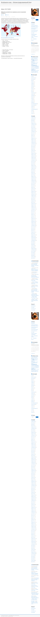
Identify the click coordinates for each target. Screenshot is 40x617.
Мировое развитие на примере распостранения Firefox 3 (13, 12)
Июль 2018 (32, 429)
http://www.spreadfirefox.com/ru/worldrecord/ (7, 37)
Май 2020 (32, 120)
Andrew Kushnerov (34, 281)
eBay (35, 358)
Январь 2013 (33, 192)
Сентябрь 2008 (33, 553)
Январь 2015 (33, 165)
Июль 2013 (32, 184)
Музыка (32, 396)
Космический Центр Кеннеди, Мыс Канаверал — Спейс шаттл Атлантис (35, 593)
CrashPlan (34, 358)
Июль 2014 (32, 169)
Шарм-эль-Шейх (33, 72)
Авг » (34, 54)
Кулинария (32, 95)
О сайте (32, 99)
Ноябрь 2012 (33, 195)
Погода (32, 68)
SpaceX (32, 61)
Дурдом (32, 84)
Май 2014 (32, 172)
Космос (32, 94)
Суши (38, 70)
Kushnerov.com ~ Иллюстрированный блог (16, 2)
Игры (32, 87)
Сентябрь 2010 (33, 225)
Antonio (33, 293)
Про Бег (32, 40)
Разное (32, 106)
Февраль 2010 (33, 538)
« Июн (32, 54)
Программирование (34, 103)
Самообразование (34, 109)
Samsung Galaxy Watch (34, 30)
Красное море (36, 365)
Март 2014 (32, 478)
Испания (32, 64)
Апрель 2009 (33, 245)
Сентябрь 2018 (33, 124)
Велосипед (32, 79)
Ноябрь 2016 (33, 444)
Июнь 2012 (32, 199)
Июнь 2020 (32, 119)
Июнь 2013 (32, 489)
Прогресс (9, 16)
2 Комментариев (13, 16)
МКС (36, 66)
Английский (36, 62)
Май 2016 (32, 149)
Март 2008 (32, 561)
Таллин (32, 71)
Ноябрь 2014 (33, 168)
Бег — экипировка (33, 338)
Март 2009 (32, 247)
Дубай (34, 63)
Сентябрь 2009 (33, 240)
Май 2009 (32, 244)
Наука (32, 98)
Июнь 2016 (32, 147)
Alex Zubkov (34, 298)
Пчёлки (33, 68)
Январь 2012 (33, 508)
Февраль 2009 (33, 248)
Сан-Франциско (33, 70)
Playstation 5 (33, 24)
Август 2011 (33, 210)
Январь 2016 (33, 154)
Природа (32, 102)
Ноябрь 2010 (33, 222)
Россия (36, 68)
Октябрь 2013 (33, 180)
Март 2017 (32, 440)
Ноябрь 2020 (33, 421)
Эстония (37, 72)
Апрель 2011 (33, 519)
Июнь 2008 (32, 557)
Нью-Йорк (35, 67)
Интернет (32, 88)
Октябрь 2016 (33, 142)
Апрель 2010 (33, 232)
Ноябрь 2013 (33, 179)
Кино (32, 90)
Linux (32, 76)
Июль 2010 (32, 228)
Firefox (7, 16)
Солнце (36, 70)
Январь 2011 (33, 523)
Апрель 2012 (33, 504)
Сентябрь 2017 (33, 131)
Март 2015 (32, 164)
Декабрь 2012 (33, 497)
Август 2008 (33, 251)
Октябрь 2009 (33, 542)
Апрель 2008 (33, 256)
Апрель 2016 (33, 150)
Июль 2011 (32, 211)
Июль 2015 (32, 162)
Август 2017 (33, 436)
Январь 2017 (33, 139)
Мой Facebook (33, 608)
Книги (32, 91)
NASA (34, 60)
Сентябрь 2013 (33, 485)
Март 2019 (32, 425)
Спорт (32, 110)
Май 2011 (32, 214)
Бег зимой (32, 332)
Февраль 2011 (33, 218)
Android (35, 58)
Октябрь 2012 (33, 196)
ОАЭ (38, 67)
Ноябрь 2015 (33, 157)
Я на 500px (32, 307)
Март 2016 (32, 455)
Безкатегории (33, 377)
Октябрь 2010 (33, 527)
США (32, 69)
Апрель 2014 (33, 173)
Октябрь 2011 (33, 207)
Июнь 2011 (32, 213)
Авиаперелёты (33, 62)
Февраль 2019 (33, 123)
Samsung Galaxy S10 (34, 31)
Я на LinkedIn (33, 612)
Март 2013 (32, 493)
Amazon (32, 58)
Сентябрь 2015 (33, 463)
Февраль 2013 (33, 191)
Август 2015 (33, 161)
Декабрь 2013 (33, 177)
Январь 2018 (33, 130)
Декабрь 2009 (33, 237)
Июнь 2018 (32, 127)
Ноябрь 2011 (33, 206)
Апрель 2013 (33, 188)
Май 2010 (32, 534)
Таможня (34, 71)
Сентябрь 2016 (33, 143)
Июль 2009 (32, 241)
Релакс (32, 107)
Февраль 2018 (33, 128)
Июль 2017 (32, 134)
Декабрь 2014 (33, 470)
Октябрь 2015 (33, 158)
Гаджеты (32, 381)
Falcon (37, 358)
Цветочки (36, 71)
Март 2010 (32, 233)
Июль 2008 (32, 252)
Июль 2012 (32, 198)
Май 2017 (32, 135)
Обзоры (32, 400)
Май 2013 (32, 187)
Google (32, 59)
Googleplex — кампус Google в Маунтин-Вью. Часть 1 (34, 300)
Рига (35, 68)
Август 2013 (33, 183)
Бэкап (32, 63)
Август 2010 (33, 226)
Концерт (32, 365)
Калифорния (34, 65)
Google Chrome (36, 359)
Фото (32, 411)
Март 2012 (32, 202)
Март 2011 (32, 217)
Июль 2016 (32, 146)
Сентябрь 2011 (33, 512)
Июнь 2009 (32, 546)
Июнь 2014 (32, 474)
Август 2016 (33, 448)
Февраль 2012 (33, 203)
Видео (32, 80)
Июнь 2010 (32, 229)
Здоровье (32, 385)
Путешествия (33, 105)
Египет (36, 63)
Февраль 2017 (33, 138)
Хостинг (32, 113)
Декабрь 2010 (33, 221)
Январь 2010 (33, 236)
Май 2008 (32, 255)
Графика (32, 83)
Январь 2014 (33, 176)
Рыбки (38, 68)
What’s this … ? (33, 576)
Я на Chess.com (33, 308)
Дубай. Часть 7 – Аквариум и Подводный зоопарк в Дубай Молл (34, 269)
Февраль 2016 (33, 153)
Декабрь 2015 (33, 459)
